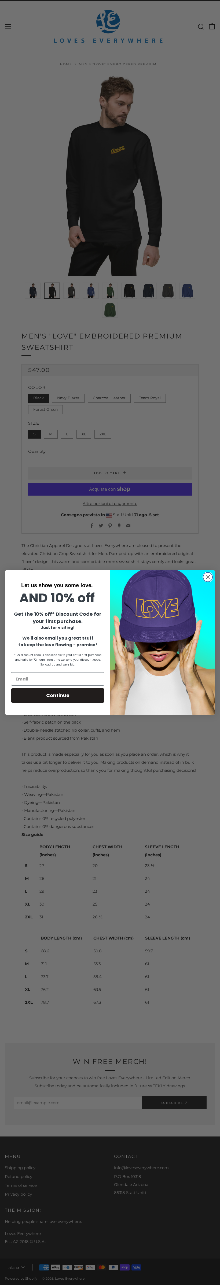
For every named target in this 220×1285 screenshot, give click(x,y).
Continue (57, 695)
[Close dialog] (207, 577)
